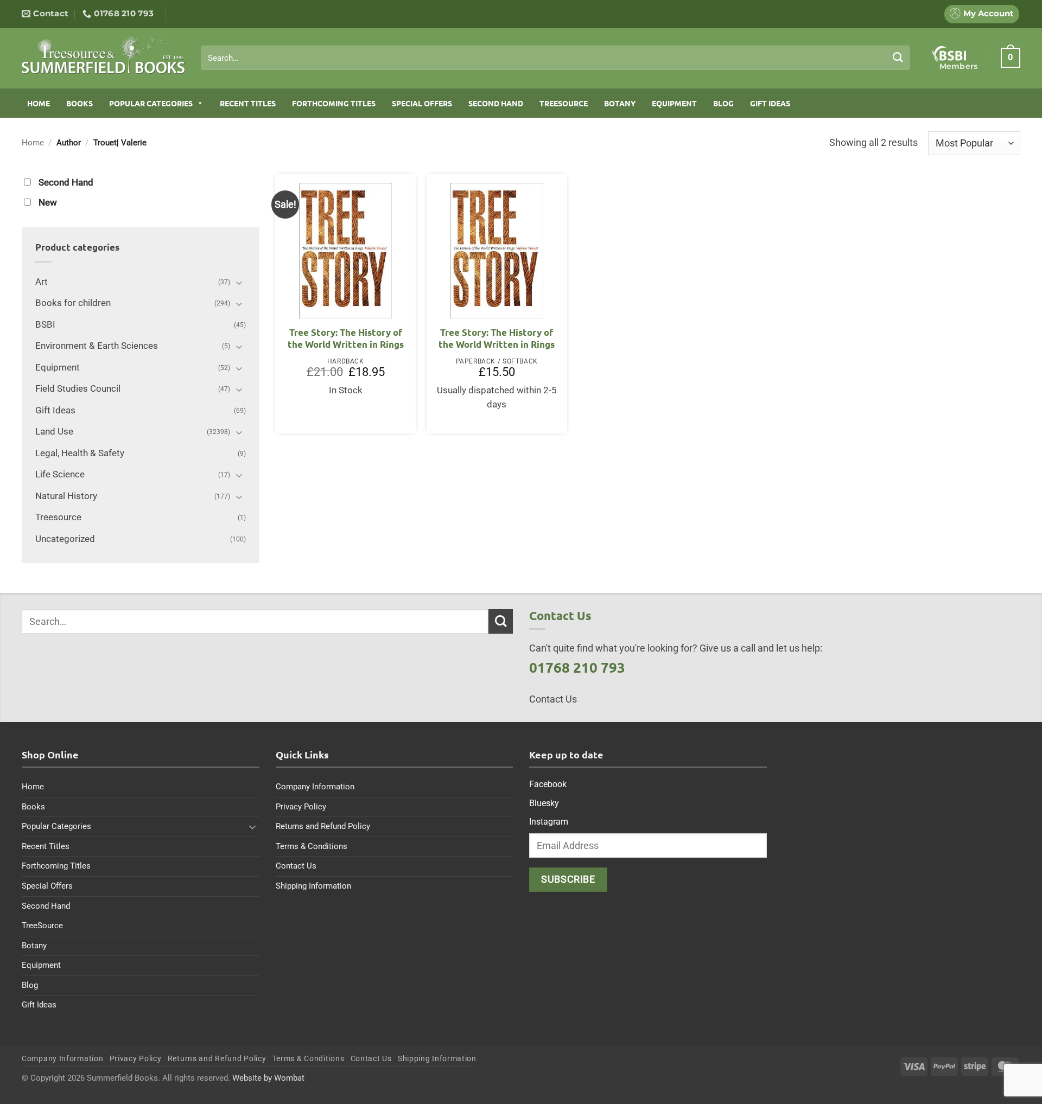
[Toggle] (239, 282)
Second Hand (495, 103)
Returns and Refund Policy (323, 826)
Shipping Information (313, 886)
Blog (723, 103)
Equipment (674, 103)
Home (38, 103)
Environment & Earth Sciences (96, 346)
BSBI (45, 325)
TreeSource (563, 103)
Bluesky (544, 803)
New (48, 202)
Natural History (66, 496)
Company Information (315, 787)
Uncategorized (65, 539)
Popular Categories (151, 103)
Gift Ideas (770, 103)
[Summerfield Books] (103, 54)
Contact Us (296, 866)
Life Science (60, 474)
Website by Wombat (268, 1078)
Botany (620, 103)
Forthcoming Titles (334, 103)
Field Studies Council (77, 389)
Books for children (73, 303)
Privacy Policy (301, 807)
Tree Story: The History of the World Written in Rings (346, 338)
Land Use (54, 431)
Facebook (548, 784)
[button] (1010, 57)
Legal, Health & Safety (79, 453)
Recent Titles (248, 103)
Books (79, 103)
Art (41, 282)
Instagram (548, 821)
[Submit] (897, 57)
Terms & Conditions (311, 846)
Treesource (58, 517)
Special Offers (422, 103)
